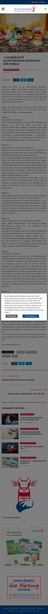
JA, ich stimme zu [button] (30, 316)
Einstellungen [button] (11, 316)
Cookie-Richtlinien (35, 303)
